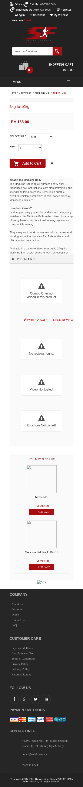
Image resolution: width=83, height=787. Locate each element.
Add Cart (44, 512)
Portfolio (17, 609)
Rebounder (41, 497)
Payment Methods (22, 648)
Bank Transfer (49, 719)
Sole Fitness (41, 35)
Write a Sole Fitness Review (49, 319)
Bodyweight (25, 93)
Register (65, 9)
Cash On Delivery (60, 719)
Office (18, 4)
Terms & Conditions (23, 658)
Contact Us (18, 619)
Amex (31, 719)
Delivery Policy (21, 669)
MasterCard (22, 719)
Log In (21, 15)
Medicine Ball (42, 93)
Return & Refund (21, 674)
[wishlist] (52, 163)
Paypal (41, 719)
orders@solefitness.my (35, 754)
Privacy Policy (20, 663)
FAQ (14, 625)
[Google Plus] (25, 699)
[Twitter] (35, 699)
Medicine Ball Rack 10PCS (41, 552)
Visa (14, 719)
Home (13, 93)
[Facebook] (14, 699)
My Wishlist (60, 15)
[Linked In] (46, 699)
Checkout (39, 15)
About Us (17, 604)
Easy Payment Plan (23, 653)
